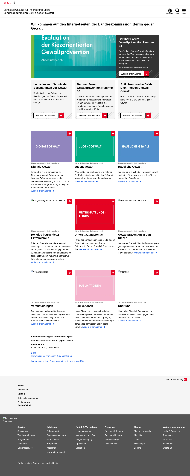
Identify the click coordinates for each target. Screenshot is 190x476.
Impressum (22, 390)
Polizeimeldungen (113, 435)
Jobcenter (51, 448)
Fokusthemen (111, 444)
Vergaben (80, 448)
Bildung (137, 448)
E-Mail (34, 353)
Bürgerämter (52, 444)
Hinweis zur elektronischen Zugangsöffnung (51, 356)
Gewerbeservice (25, 448)
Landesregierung (84, 431)
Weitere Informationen (131, 74)
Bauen (137, 439)
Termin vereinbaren (26, 435)
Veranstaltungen (112, 439)
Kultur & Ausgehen (171, 431)
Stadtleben (168, 444)
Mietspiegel (139, 444)
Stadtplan (167, 448)
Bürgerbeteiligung (84, 439)
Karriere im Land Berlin (86, 435)
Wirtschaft (167, 439)
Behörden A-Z (53, 431)
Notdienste (22, 444)
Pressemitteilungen (114, 431)
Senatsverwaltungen (56, 435)
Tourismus (168, 435)
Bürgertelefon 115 (25, 439)
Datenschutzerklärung (27, 398)
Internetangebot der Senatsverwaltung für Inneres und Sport (58, 361)
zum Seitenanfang (174, 379)
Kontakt (21, 394)
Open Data (81, 444)
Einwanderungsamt (56, 452)
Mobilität (138, 435)
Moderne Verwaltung (143, 431)
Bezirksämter (53, 439)
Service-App (23, 431)
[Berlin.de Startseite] (9, 3)
